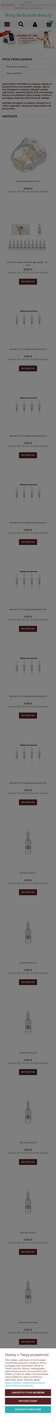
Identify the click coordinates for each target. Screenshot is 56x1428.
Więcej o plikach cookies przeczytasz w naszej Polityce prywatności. (25, 1384)
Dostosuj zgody (28, 1401)
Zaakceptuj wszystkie (28, 1409)
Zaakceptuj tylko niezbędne (28, 1392)
